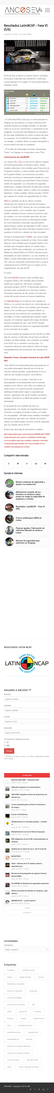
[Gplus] (48, 1089)
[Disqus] (27, 591)
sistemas (29, 1039)
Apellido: (7, 706)
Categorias (8, 945)
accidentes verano (28, 970)
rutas (9, 1025)
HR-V (6, 201)
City (20, 162)
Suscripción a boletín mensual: (16, 739)
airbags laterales (25, 977)
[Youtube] (43, 1089)
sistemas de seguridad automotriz (19, 1046)
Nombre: (7, 694)
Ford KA (15, 278)
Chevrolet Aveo (12, 301)
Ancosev (41, 977)
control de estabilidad (14, 998)
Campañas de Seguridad (15, 984)
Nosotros (10, 1018)
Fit (15, 162)
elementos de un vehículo (16, 1004)
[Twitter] (39, 1089)
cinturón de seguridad (14, 991)
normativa (37, 1011)
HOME (9, 1011)
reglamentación (39, 1018)
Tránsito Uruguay (13, 1060)
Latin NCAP (23, 1011)
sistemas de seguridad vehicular (18, 1053)
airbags (9, 977)
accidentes (11, 970)
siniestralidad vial (13, 1039)
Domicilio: (8, 728)
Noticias (23, 1018)
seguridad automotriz (25, 1025)
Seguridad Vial (33, 1032)
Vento (29, 237)
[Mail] (30, 1089)
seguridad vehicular (14, 1032)
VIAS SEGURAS (32, 1060)
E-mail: (7, 717)
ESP (33, 1004)
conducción (33, 991)
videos (9, 1067)
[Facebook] (35, 1089)
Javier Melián (27, 34)
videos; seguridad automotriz (29, 1067)
